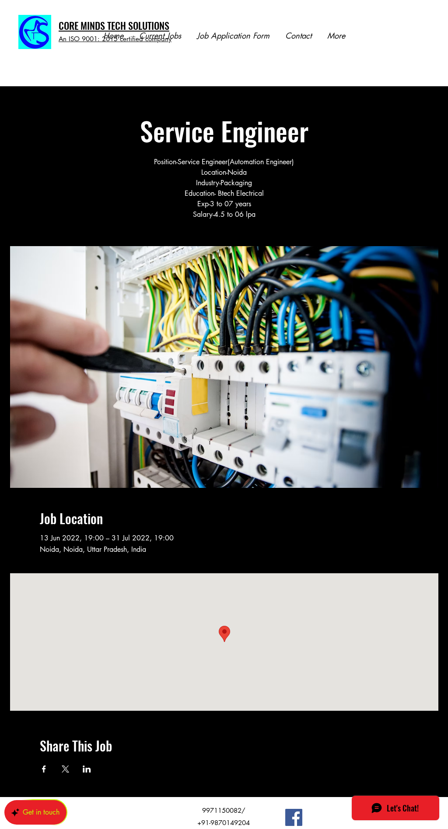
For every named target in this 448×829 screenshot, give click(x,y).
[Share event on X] (65, 769)
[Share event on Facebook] (44, 769)
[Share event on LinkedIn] (87, 769)
